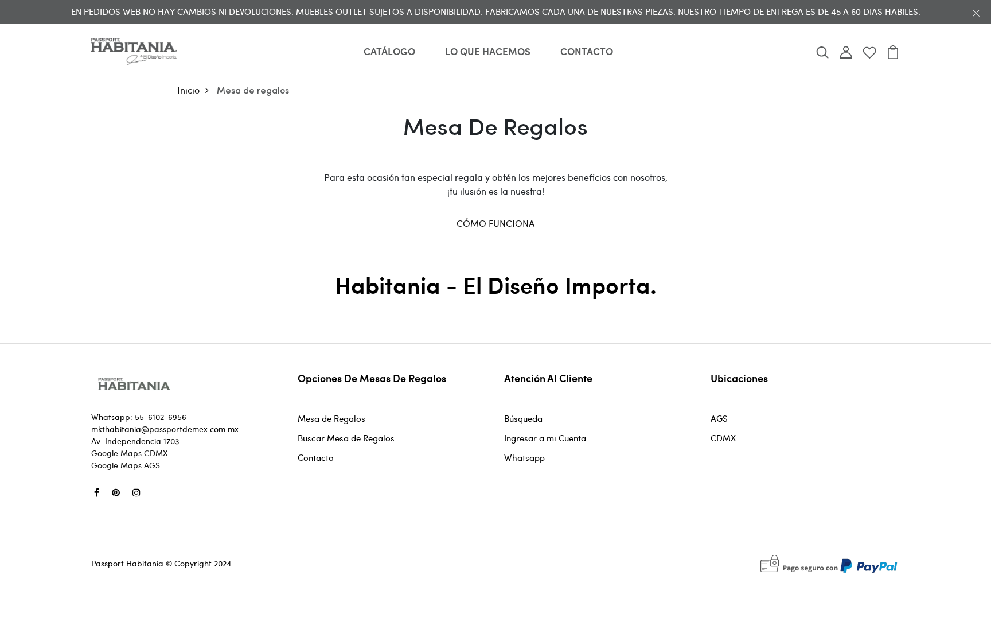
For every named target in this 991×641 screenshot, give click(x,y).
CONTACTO (586, 51)
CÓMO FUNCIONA (495, 223)
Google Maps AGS (125, 465)
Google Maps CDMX (129, 453)
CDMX (723, 438)
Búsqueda (523, 418)
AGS (719, 418)
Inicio (188, 90)
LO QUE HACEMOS (487, 51)
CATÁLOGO (389, 51)
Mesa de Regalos (331, 418)
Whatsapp (524, 457)
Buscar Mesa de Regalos (346, 438)
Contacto (316, 457)
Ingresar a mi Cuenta (545, 438)
